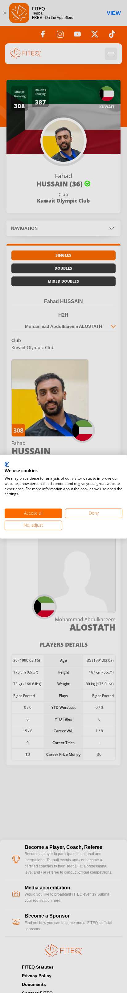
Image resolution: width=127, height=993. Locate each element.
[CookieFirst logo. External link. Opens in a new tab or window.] (7, 464)
